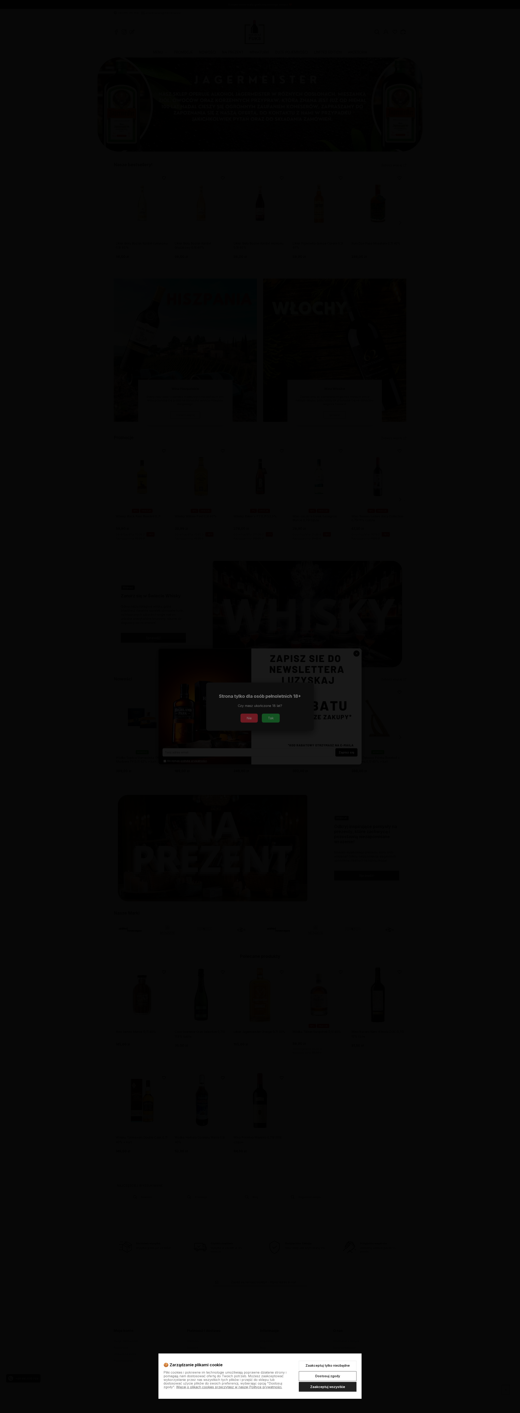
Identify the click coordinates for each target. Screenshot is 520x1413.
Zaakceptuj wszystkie (327, 1387)
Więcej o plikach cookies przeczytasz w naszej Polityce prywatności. (229, 1387)
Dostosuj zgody (327, 1376)
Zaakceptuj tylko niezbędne (328, 1365)
